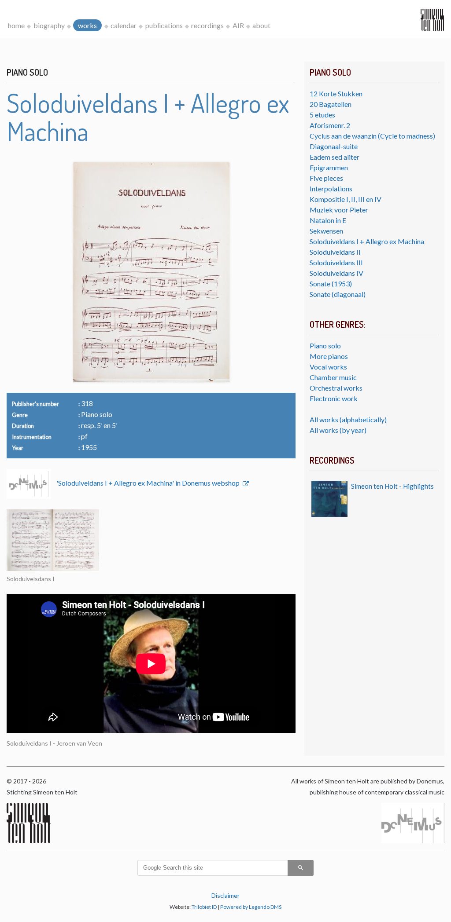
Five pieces (326, 178)
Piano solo (325, 345)
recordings (207, 25)
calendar (124, 25)
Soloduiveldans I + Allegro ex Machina (367, 241)
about (261, 25)
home (16, 25)
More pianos (329, 356)
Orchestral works (336, 388)
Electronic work (334, 398)
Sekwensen (326, 231)
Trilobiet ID (204, 907)
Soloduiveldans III (336, 262)
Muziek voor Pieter (339, 209)
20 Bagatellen (330, 104)
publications (164, 25)
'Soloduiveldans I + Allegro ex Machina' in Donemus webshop (148, 483)
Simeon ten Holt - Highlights (392, 486)
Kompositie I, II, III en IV (345, 199)
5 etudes (322, 114)
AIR (238, 25)
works (87, 25)
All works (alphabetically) (348, 419)
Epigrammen (329, 167)
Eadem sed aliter (334, 157)
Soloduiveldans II (335, 252)
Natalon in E (328, 220)
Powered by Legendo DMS (250, 907)
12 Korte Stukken (336, 93)
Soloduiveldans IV (336, 273)
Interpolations (331, 188)
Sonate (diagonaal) (338, 294)
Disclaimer (225, 895)
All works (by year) (338, 430)
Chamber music (333, 377)
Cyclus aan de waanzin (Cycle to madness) (372, 136)
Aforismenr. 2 (330, 125)
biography (49, 25)
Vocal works (328, 366)
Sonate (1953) (331, 283)
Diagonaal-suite (334, 146)
